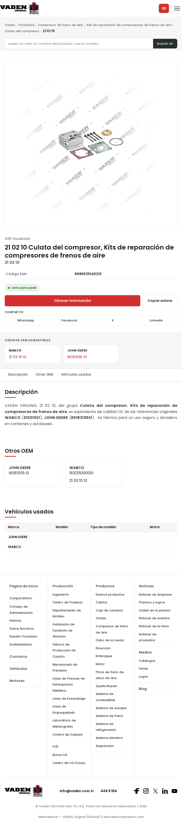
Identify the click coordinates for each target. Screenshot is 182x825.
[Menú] (177, 8)
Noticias (146, 586)
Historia (15, 620)
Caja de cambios (109, 610)
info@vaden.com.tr (77, 791)
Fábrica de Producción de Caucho (64, 650)
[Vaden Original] (19, 8)
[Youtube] (174, 791)
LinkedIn (156, 320)
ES (164, 8)
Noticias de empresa (155, 594)
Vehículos (18, 668)
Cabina (101, 602)
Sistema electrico (109, 738)
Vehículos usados (76, 374)
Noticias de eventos (154, 618)
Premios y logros (152, 602)
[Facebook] (136, 791)
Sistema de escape (111, 708)
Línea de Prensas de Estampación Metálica (69, 684)
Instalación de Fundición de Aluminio (64, 630)
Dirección (103, 648)
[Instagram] (146, 791)
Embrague (104, 656)
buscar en (165, 43)
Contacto (18, 656)
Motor (100, 664)
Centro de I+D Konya (69, 763)
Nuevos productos (110, 594)
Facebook (69, 320)
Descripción (18, 374)
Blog (143, 688)
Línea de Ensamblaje (69, 698)
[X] (155, 791)
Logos (143, 676)
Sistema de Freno (109, 716)
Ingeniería (60, 594)
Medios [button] (145, 652)
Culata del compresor (22, 31)
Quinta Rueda (106, 686)
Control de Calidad (67, 734)
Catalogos (147, 660)
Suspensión (105, 746)
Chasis (101, 618)
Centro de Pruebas (67, 602)
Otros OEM (44, 374)
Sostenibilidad (20, 644)
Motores (17, 680)
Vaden (10, 25)
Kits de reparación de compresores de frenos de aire (129, 25)
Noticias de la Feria (154, 626)
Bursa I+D (60, 755)
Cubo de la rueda (110, 640)
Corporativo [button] (20, 598)
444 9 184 (108, 791)
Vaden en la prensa (154, 610)
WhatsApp (25, 320)
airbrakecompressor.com (123, 817)
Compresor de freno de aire (60, 25)
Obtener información (72, 300)
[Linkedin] (165, 791)
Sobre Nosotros (21, 628)
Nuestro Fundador (23, 636)
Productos (27, 25)
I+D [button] (55, 746)
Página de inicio (23, 586)
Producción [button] (63, 586)
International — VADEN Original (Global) (69, 817)
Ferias (143, 668)
